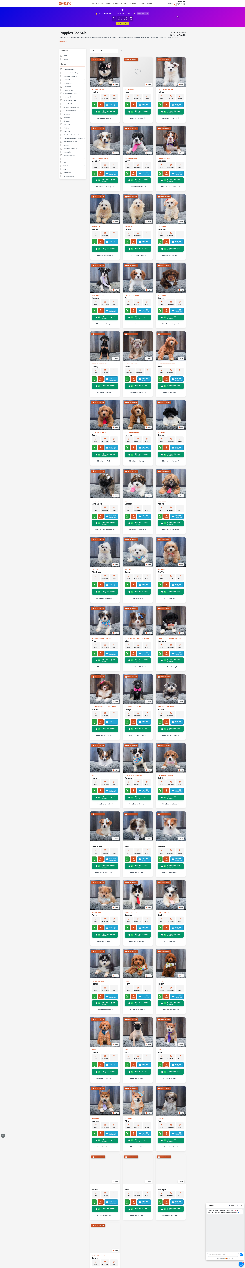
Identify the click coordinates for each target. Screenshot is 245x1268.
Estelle (161, 709)
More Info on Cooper (136, 804)
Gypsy (95, 366)
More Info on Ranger (169, 324)
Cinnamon (97, 503)
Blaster (128, 503)
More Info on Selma (104, 255)
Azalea (161, 435)
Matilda (161, 846)
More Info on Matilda (169, 872)
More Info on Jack (136, 872)
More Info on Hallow (169, 118)
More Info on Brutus (104, 1147)
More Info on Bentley (103, 187)
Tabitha (95, 709)
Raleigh (161, 778)
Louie (94, 778)
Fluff (127, 983)
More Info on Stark (136, 667)
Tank (94, 435)
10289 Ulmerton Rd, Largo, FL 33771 (176, 3)
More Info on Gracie (136, 255)
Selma (95, 229)
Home (173, 32)
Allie (127, 1121)
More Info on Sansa (169, 1078)
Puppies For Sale (97, 3)
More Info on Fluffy (169, 598)
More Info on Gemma (103, 1078)
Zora (160, 366)
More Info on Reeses (136, 941)
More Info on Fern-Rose (103, 872)
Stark (127, 641)
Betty (127, 161)
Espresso (162, 161)
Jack (127, 846)
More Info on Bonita (104, 1215)
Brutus (95, 1121)
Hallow (161, 92)
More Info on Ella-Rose (104, 598)
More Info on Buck (103, 941)
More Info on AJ (136, 324)
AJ (126, 298)
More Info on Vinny (136, 392)
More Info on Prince (104, 1009)
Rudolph (162, 641)
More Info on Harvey (136, 461)
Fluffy (161, 572)
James (95, 1258)
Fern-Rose (97, 846)
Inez (127, 92)
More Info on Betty (136, 187)
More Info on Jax (169, 1147)
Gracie (128, 229)
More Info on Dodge (136, 735)
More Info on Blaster (136, 529)
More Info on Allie (136, 1147)
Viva (127, 1052)
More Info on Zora (169, 392)
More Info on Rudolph (169, 667)
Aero (127, 572)
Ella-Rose (96, 572)
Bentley (96, 161)
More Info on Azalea (169, 461)
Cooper (128, 778)
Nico (94, 641)
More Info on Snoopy (103, 324)
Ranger (161, 298)
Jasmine (162, 229)
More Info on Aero (136, 598)
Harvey (128, 435)
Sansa (160, 1052)
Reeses (128, 915)
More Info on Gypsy (104, 392)
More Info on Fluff (136, 1009)
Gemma (96, 1052)
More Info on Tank (103, 461)
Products (124, 3)
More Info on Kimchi (169, 529)
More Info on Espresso (169, 187)
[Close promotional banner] (177, 16)
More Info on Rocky (169, 941)
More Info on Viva (136, 1078)
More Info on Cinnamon (103, 529)
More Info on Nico (103, 667)
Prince (95, 983)
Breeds (116, 3)
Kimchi (161, 503)
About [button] (141, 3)
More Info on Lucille (104, 118)
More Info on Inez (136, 118)
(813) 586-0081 (181, 5)
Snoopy (95, 298)
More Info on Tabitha (103, 735)
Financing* (133, 3)
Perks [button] (108, 3)
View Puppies (122, 23)
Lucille (95, 92)
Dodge (128, 709)
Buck (94, 915)
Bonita (95, 1189)
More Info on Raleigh (169, 804)
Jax (159, 1121)
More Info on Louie (103, 804)
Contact (150, 3)
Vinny (128, 366)
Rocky (161, 915)
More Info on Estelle (169, 735)
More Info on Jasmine (169, 255)
